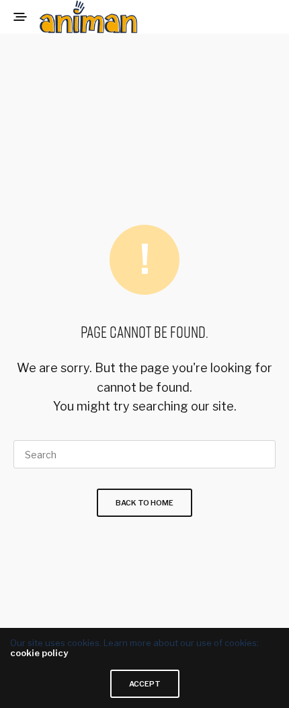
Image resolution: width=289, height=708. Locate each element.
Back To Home (144, 502)
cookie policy (39, 652)
